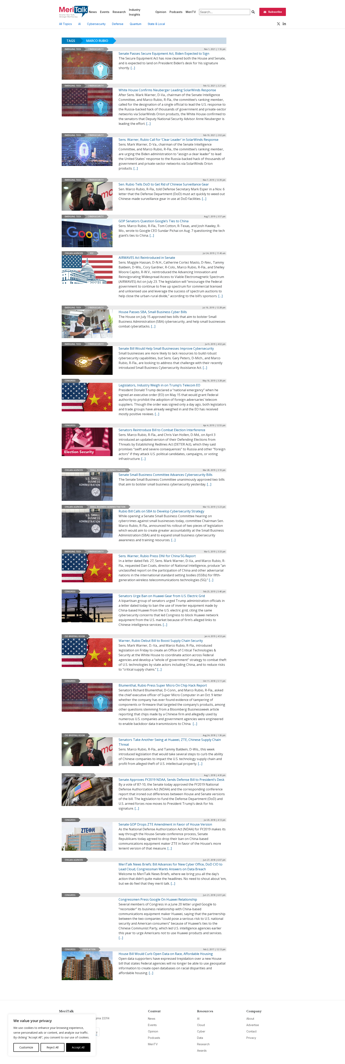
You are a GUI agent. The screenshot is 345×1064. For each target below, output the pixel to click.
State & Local (156, 24)
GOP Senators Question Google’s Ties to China (153, 221)
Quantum (135, 24)
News (93, 12)
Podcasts (176, 12)
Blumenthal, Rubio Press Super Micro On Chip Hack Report (163, 685)
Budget (86, 775)
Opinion (160, 12)
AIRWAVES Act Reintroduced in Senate (147, 257)
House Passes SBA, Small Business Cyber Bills (153, 312)
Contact (251, 1031)
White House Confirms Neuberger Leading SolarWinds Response (167, 90)
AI (79, 24)
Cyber (201, 1031)
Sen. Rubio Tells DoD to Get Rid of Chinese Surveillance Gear (164, 184)
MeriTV (191, 12)
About (250, 1018)
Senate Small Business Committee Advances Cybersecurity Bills (165, 474)
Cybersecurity (96, 24)
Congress (70, 380)
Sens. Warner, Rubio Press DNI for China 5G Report (157, 556)
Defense (117, 24)
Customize (26, 1047)
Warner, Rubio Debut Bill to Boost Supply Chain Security (161, 640)
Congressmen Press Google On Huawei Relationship (158, 899)
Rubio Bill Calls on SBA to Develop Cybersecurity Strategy (161, 511)
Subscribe (275, 11)
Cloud (201, 1025)
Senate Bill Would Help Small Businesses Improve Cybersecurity (166, 348)
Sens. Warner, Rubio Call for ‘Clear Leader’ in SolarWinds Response (168, 139)
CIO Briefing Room (75, 636)
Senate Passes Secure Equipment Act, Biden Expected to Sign (164, 53)
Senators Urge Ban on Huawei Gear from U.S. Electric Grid (162, 596)
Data (200, 1037)
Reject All (52, 1047)
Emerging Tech (73, 49)
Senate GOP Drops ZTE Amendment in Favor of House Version (165, 824)
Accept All (78, 1047)
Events (104, 12)
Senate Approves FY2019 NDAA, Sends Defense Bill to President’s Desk (171, 779)
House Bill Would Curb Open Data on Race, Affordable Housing (166, 954)
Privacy (251, 1037)
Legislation (88, 949)
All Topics (65, 24)
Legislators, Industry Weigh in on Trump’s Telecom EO (159, 385)
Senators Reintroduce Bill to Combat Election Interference (162, 430)
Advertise (252, 1025)
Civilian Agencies (74, 253)
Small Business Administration (107, 470)
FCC (91, 253)
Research (119, 12)
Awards (202, 1050)
